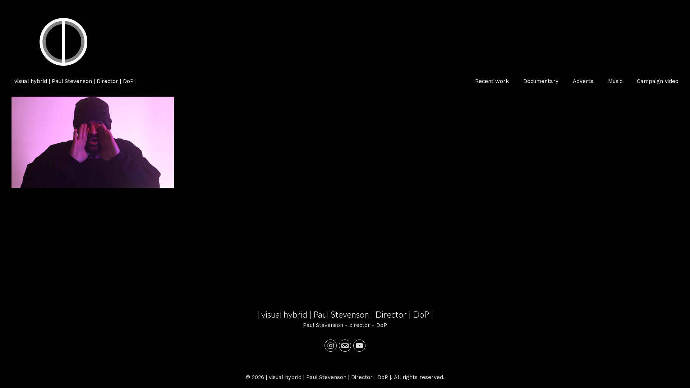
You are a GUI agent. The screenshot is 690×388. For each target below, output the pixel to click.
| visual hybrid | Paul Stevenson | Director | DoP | (345, 314)
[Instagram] (331, 346)
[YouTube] (359, 346)
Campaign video (657, 81)
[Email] (345, 346)
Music (615, 81)
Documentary (540, 81)
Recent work (492, 81)
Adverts (583, 81)
